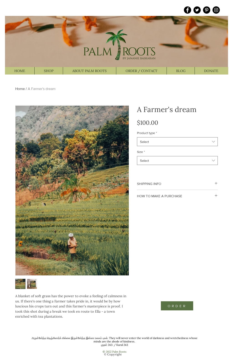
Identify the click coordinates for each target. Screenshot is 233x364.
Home (20, 89)
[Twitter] (197, 10)
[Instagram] (216, 10)
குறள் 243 (106, 345)
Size (141, 152)
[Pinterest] (206, 10)
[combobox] (177, 141)
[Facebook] (187, 10)
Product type (147, 133)
